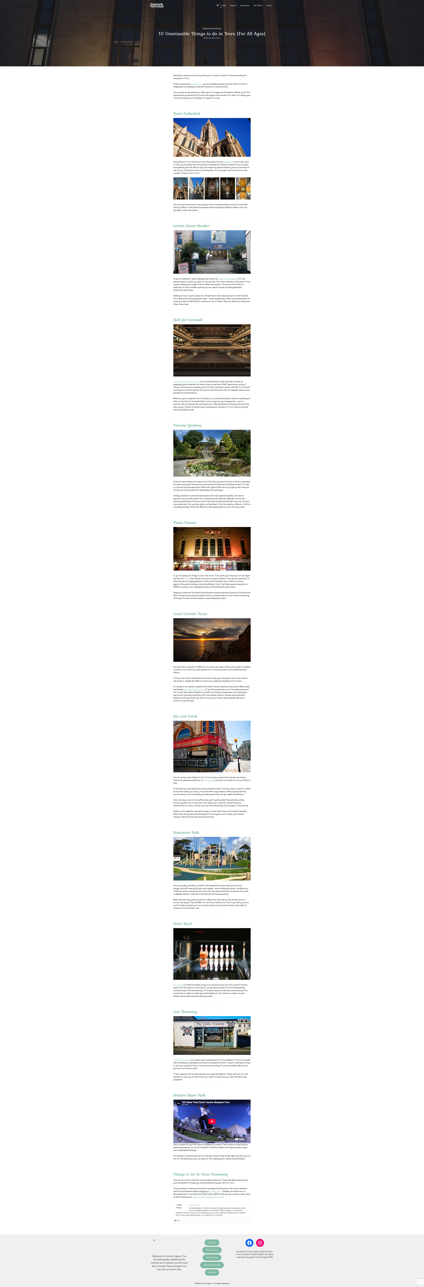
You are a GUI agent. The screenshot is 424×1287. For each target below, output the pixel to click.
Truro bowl (178, 985)
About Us (212, 1242)
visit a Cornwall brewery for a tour (207, 1197)
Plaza (186, 578)
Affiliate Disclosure (212, 1265)
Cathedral (227, 162)
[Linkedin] (176, 1220)
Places (233, 5)
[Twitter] (179, 1220)
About (269, 5)
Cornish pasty (215, 1191)
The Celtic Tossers (181, 1060)
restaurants (209, 780)
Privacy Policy (212, 1250)
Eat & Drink (258, 5)
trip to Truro (196, 84)
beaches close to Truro (194, 689)
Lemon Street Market (228, 279)
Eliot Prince (216, 38)
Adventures (244, 5)
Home (224, 5)
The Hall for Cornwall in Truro (186, 381)
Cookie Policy (212, 1257)
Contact (212, 1272)
